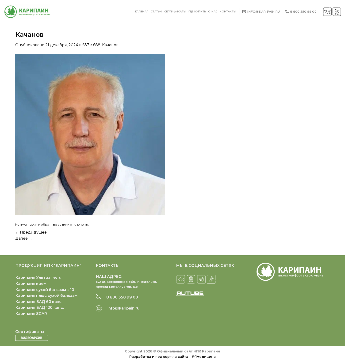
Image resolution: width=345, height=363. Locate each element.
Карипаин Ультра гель (38, 277)
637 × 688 (91, 45)
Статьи (156, 11)
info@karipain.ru (123, 308)
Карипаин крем (30, 283)
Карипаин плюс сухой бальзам (46, 295)
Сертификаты (175, 11)
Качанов (110, 45)
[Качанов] (90, 134)
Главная (142, 11)
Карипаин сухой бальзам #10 (44, 289)
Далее (23, 238)
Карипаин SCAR (31, 313)
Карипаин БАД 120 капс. (39, 307)
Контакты (228, 11)
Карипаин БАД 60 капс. (38, 301)
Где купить (197, 11)
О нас (212, 11)
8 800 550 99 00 (122, 297)
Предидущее (31, 232)
